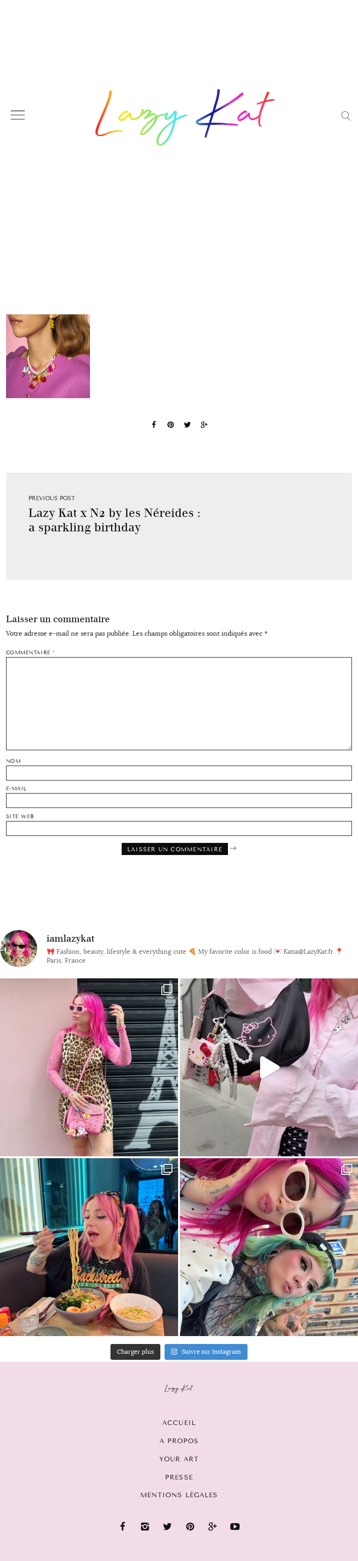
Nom (13, 761)
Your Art (179, 1459)
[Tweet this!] (187, 426)
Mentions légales (179, 1495)
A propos (179, 1441)
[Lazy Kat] (185, 117)
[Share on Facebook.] (153, 426)
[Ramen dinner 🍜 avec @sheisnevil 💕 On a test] (89, 1247)
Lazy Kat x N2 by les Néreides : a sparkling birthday (114, 520)
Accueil (179, 1423)
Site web (20, 817)
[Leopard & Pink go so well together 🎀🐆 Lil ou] (89, 1067)
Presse (179, 1477)
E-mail (16, 789)
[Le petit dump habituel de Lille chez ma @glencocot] (269, 1247)
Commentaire (30, 653)
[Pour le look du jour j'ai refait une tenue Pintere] (269, 1067)
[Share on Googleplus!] (204, 426)
